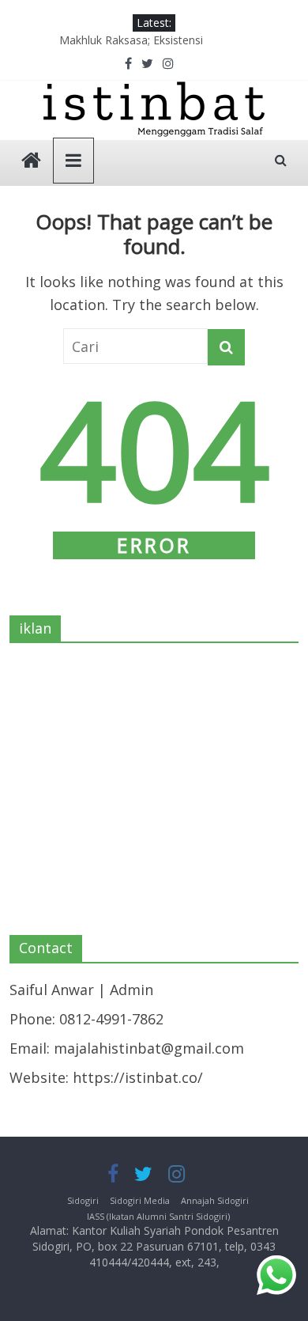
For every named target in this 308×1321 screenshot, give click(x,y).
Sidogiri (83, 1200)
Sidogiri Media (140, 1200)
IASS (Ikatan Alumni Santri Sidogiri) (158, 1216)
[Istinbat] (31, 162)
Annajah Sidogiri (215, 1200)
